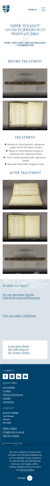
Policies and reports (13, 394)
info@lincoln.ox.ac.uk (13, 432)
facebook (5, 376)
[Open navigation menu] (43, 9)
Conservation (25, 45)
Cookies (7, 391)
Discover (17, 43)
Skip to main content (15, 3)
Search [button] (32, 9)
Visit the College (11, 435)
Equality (7, 398)
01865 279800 (10, 428)
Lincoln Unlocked (35, 43)
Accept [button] (22, 478)
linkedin (18, 376)
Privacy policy (27, 469)
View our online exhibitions (19, 315)
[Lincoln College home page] (6, 9)
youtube (25, 376)
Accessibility (9, 387)
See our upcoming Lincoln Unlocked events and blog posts (21, 296)
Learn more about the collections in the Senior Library (19, 349)
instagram (12, 376)
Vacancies (8, 401)
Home (7, 43)
